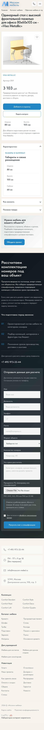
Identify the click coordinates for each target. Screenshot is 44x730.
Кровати (4, 619)
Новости (26, 690)
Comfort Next (6, 603)
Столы (26, 623)
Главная (4, 10)
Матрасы (5, 639)
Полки (26, 635)
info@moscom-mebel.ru (18, 570)
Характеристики (10, 147)
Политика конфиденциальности (27, 710)
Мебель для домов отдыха (30, 651)
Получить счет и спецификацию (22, 525)
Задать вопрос (22, 114)
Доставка (27, 682)
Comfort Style (28, 600)
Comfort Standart (8, 600)
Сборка (4, 686)
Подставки (5, 631)
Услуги (4, 668)
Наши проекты (7, 672)
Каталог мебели (16, 10)
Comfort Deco (28, 603)
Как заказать (8, 202)
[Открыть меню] (39, 3)
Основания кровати (31, 639)
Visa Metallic (9, 75)
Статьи (4, 695)
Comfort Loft (6, 608)
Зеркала (4, 635)
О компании (28, 668)
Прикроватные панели (32, 619)
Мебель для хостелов (10, 650)
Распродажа (28, 678)
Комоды (26, 627)
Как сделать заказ (8, 678)
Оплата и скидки (8, 682)
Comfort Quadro (29, 608)
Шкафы (4, 623)
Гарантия (27, 686)
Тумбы (3, 627)
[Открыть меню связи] (34, 3)
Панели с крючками (31, 631)
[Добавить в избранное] (37, 37)
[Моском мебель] (10, 4)
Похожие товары (10, 210)
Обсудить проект (14, 242)
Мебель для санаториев (11, 657)
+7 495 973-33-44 (11, 362)
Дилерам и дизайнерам (28, 673)
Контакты (5, 690)
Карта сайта (6, 710)
